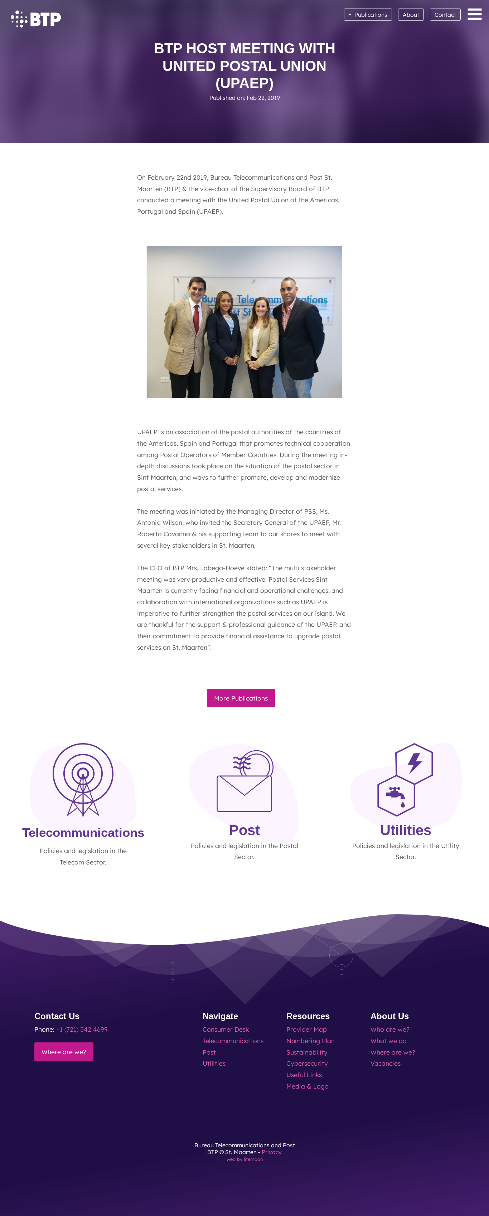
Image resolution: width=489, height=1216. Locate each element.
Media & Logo (307, 1086)
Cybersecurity (307, 1063)
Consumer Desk (226, 1029)
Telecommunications (233, 1041)
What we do (389, 1041)
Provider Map (306, 1029)
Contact (445, 14)
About (411, 14)
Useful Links (304, 1075)
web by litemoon (245, 1159)
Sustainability (307, 1052)
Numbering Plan (310, 1041)
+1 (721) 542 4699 (82, 1029)
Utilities (214, 1063)
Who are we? (390, 1029)
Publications (368, 14)
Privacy (272, 1152)
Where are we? (64, 1052)
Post (209, 1052)
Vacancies (386, 1063)
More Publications (241, 698)
